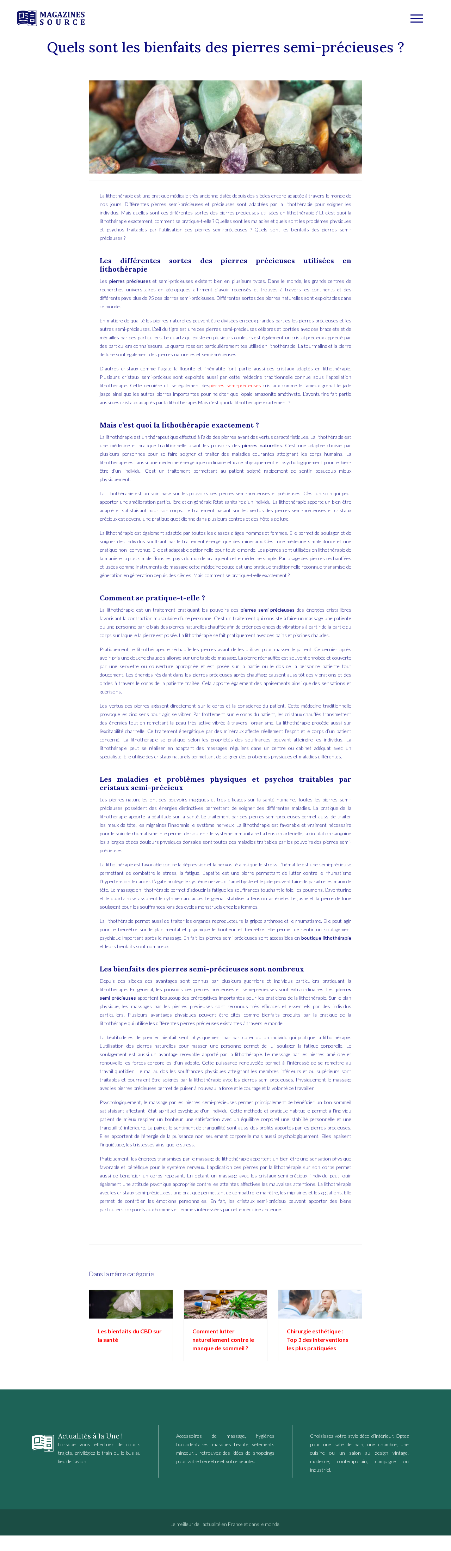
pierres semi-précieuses (235, 385)
